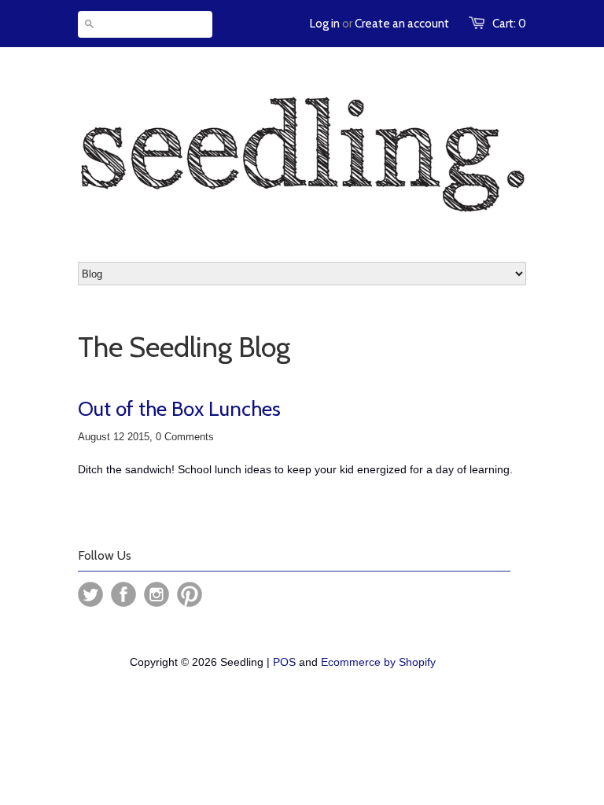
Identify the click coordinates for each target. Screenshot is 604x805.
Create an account (402, 24)
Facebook (123, 594)
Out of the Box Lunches (179, 408)
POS (284, 662)
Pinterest (189, 594)
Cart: (509, 24)
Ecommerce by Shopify (378, 662)
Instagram (156, 594)
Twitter (90, 594)
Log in (325, 24)
